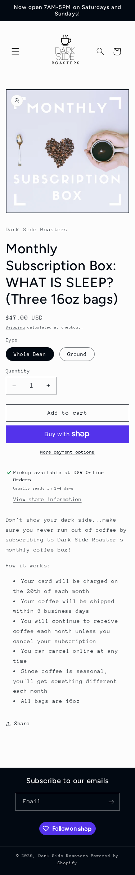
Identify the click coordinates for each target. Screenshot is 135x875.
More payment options (67, 452)
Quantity (18, 371)
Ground (77, 354)
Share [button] (22, 723)
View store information (47, 499)
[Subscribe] (111, 802)
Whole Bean (30, 354)
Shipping (15, 327)
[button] (15, 51)
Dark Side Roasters (64, 855)
